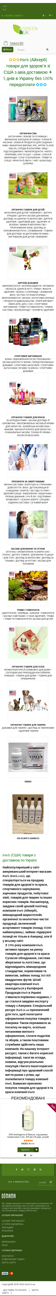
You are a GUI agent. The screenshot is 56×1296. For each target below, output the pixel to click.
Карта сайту (9, 1262)
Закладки (7, 1227)
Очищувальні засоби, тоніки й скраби (27, 432)
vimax (28, 781)
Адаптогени (9, 613)
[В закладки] (25, 1155)
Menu (8, 49)
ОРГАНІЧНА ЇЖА (28, 133)
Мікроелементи (11, 297)
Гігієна (6, 554)
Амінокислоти (11, 285)
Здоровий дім (26, 221)
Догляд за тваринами (41, 727)
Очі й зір (31, 496)
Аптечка (11, 551)
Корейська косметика (36, 426)
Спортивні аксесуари (27, 365)
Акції (5, 1245)
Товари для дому (26, 675)
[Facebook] (16, 1169)
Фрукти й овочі (22, 160)
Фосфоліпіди (22, 309)
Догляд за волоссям (28, 557)
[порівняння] (31, 1155)
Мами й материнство (33, 224)
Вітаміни (48, 285)
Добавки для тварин (14, 727)
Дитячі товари (20, 554)
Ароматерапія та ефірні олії (33, 551)
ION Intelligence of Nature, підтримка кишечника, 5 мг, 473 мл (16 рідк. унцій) (28, 1135)
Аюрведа (23, 613)
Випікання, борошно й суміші (22, 139)
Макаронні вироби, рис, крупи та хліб (32, 145)
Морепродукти (34, 151)
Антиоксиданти (32, 285)
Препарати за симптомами (28, 481)
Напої (48, 151)
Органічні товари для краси (28, 417)
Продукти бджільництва (19, 301)
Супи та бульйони (29, 157)
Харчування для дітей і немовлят (28, 236)
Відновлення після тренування (31, 359)
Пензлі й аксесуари (28, 435)
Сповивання (35, 230)
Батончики (15, 136)
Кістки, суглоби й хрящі (31, 294)
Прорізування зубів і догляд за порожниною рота (25, 229)
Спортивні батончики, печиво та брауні (29, 367)
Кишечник (45, 493)
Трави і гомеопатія (28, 610)
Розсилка (7, 1230)
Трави (50, 616)
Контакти (8, 1256)
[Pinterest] (35, 1169)
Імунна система (13, 484)
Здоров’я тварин (28, 730)
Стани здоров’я (36, 616)
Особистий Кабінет (13, 1220)
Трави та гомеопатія (31, 306)
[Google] (29, 1169)
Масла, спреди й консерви (24, 148)
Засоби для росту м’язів (16, 362)
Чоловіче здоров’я (43, 309)
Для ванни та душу (42, 554)
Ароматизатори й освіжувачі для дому (27, 669)
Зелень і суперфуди (27, 291)
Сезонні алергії (29, 499)
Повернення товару (13, 1259)
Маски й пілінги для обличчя (32, 429)
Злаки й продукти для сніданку (33, 142)
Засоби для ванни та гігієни (28, 548)
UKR (5, 6)
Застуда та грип (39, 490)
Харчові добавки (28, 282)
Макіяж (9, 429)
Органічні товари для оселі (28, 666)
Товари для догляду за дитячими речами (30, 232)
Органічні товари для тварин (28, 724)
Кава (5, 145)
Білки (8, 359)
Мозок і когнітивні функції (38, 297)
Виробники (8, 1241)
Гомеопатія (47, 613)
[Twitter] (22, 1169)
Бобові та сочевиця (35, 136)
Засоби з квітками (14, 616)
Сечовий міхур (39, 502)
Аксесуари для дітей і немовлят (23, 212)
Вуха (25, 487)
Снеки (36, 154)
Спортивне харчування (28, 356)
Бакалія (34, 613)
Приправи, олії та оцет (18, 154)
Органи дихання (14, 496)
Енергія (24, 490)
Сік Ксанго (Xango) (28, 838)
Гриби (37, 288)
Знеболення (30, 493)
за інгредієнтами (16, 420)
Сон (30, 304)
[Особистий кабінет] (44, 15)
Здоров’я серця (12, 493)
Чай (35, 160)
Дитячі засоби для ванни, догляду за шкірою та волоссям (26, 217)
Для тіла (9, 557)
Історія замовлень (12, 1224)
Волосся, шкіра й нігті (19, 288)
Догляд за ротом (25, 560)
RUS (5, 9)
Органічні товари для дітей (28, 209)
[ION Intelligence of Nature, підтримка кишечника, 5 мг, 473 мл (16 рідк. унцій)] (28, 1117)
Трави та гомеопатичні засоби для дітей (28, 618)
